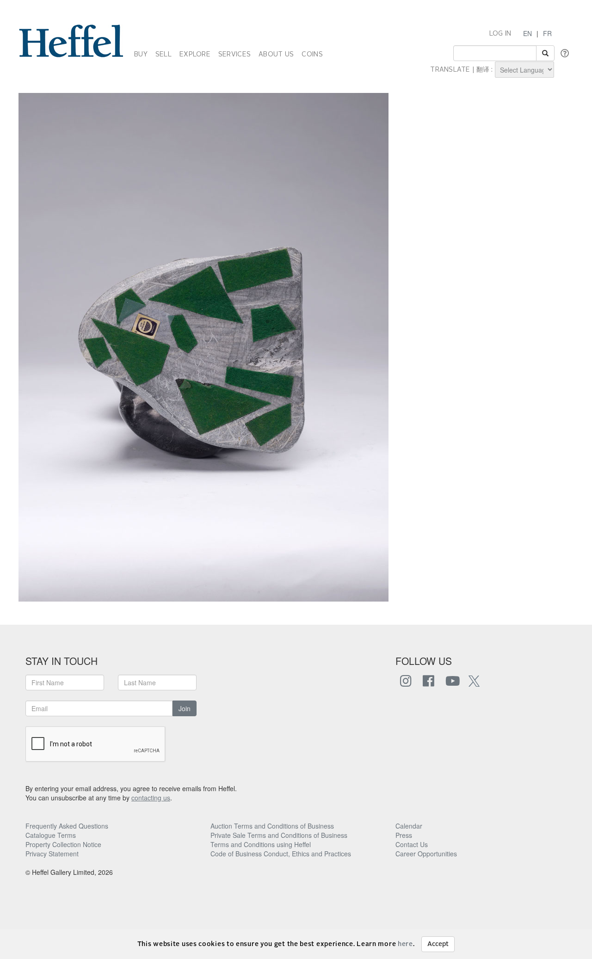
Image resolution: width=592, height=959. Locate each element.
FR (547, 33)
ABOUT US (276, 54)
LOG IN (500, 34)
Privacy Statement (52, 853)
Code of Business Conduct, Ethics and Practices (280, 853)
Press (403, 835)
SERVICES (234, 54)
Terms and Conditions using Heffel (260, 844)
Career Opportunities (426, 853)
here (405, 944)
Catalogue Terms (50, 835)
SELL (163, 54)
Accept (438, 944)
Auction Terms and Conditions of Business (272, 825)
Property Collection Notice (63, 844)
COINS (312, 54)
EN (527, 33)
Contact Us (411, 844)
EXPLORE (194, 54)
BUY (141, 54)
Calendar (408, 825)
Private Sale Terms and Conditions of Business (278, 835)
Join (185, 708)
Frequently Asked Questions (66, 825)
